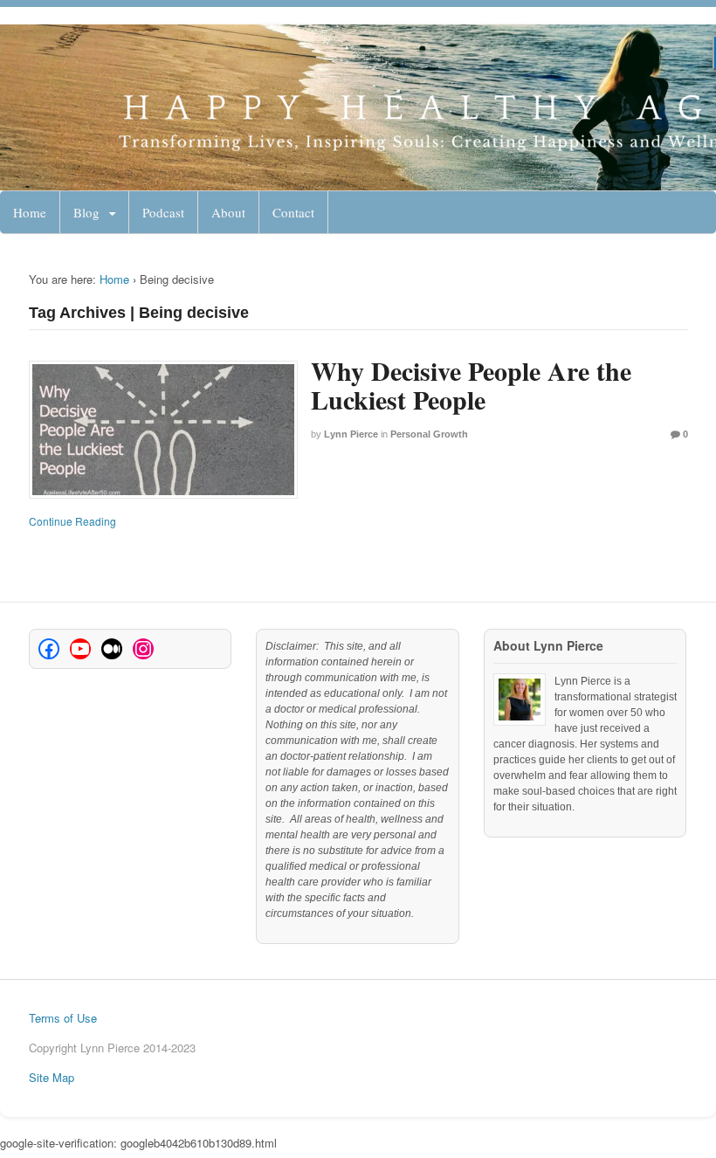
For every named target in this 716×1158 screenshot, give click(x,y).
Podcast (163, 212)
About (228, 212)
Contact (293, 212)
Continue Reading (72, 521)
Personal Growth (429, 434)
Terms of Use (63, 1018)
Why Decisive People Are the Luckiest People (471, 384)
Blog (86, 212)
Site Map (51, 1077)
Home (29, 212)
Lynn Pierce (351, 434)
